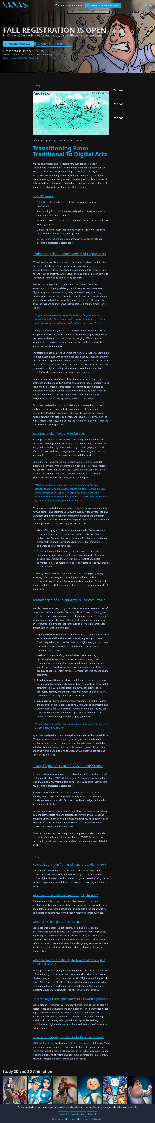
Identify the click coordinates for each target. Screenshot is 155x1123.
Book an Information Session (70, 5)
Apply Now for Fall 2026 (19, 44)
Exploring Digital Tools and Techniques (59, 433)
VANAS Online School (48, 238)
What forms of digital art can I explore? (59, 922)
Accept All (63, 1114)
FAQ (36, 855)
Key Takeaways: (43, 196)
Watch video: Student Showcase (55, 44)
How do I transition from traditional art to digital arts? (69, 864)
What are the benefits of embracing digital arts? (65, 895)
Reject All (92, 1114)
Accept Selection (77, 1114)
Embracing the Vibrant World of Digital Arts (69, 253)
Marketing (98, 1119)
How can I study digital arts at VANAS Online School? (68, 1037)
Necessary (59, 1119)
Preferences (84, 1119)
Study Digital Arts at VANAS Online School (68, 765)
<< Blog (37, 85)
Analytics (71, 1119)
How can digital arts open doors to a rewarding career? (70, 999)
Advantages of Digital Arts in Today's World (69, 599)
